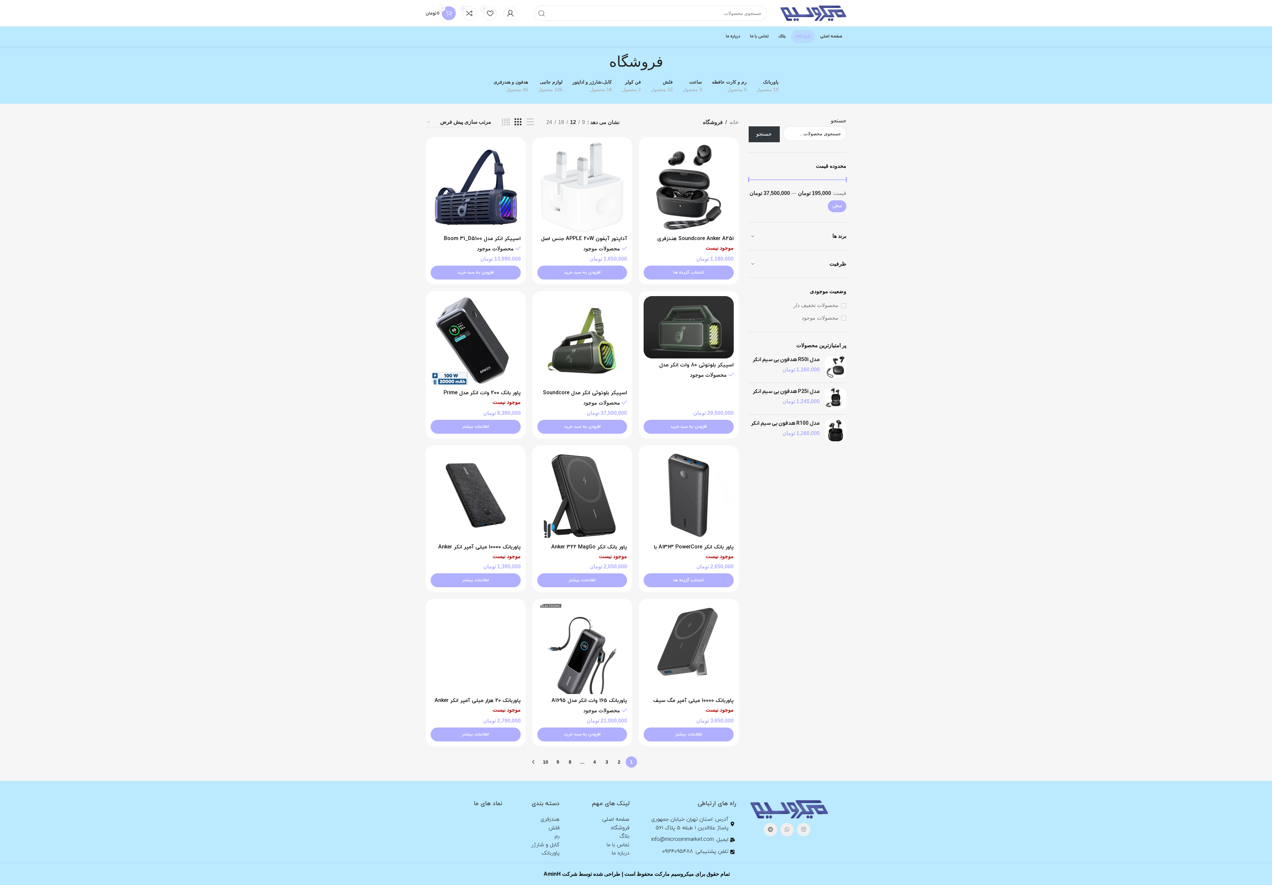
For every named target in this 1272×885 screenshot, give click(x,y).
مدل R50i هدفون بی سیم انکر (786, 359)
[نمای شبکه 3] (518, 122)
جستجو (838, 120)
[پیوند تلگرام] (770, 829)
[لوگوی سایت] (813, 13)
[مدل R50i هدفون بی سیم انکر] (835, 367)
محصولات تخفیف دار (815, 305)
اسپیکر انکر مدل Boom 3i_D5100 (482, 238)
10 (545, 762)
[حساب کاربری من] (510, 13)
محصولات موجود (820, 318)
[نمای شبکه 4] (506, 122)
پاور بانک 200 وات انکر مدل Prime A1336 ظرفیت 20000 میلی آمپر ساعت (476, 396)
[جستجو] (541, 13)
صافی (837, 206)
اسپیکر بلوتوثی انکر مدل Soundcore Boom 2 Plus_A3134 (585, 396)
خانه (734, 122)
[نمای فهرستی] (530, 122)
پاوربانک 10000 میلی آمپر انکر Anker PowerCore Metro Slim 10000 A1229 (478, 550)
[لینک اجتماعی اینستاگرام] (803, 829)
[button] (582, 273)
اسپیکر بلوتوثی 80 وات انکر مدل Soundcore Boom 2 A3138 (696, 368)
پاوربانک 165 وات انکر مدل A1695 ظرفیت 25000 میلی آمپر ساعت (589, 704)
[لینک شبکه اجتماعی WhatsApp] (787, 829)
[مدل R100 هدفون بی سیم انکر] (835, 430)
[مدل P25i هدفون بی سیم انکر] (835, 399)
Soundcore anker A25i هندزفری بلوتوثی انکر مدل (695, 242)
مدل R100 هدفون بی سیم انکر (785, 423)
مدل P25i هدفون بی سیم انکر (786, 391)
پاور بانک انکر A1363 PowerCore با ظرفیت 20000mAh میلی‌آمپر (694, 550)
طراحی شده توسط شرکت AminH (581, 874)
